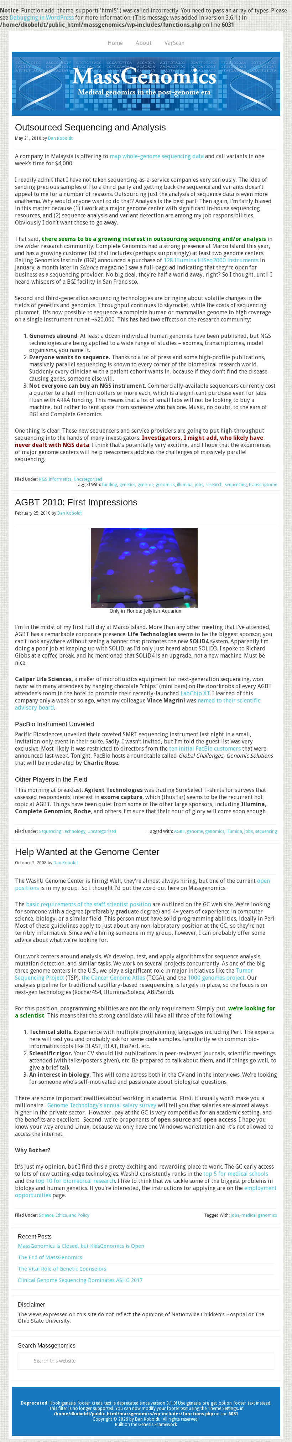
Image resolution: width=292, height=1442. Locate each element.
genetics (127, 484)
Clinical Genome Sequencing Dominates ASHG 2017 (80, 1280)
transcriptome (263, 484)
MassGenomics (146, 84)
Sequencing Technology (62, 831)
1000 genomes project (216, 977)
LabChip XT (195, 693)
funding (109, 484)
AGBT (179, 831)
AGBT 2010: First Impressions (76, 502)
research (214, 484)
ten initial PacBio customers (205, 748)
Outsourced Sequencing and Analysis (90, 127)
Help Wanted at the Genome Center (87, 851)
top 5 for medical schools (235, 1173)
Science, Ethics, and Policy (64, 1215)
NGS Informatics (55, 479)
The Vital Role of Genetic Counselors (62, 1269)
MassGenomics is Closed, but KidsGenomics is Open (81, 1246)
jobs (199, 484)
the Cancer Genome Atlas (113, 977)
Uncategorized (88, 479)
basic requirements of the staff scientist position (88, 904)
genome (145, 484)
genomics (165, 484)
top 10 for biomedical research (75, 1181)
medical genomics (259, 1215)
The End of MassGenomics (50, 1257)
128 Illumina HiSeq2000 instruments (211, 260)
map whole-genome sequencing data (157, 156)
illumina (185, 484)
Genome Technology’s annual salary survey (101, 1105)
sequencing (236, 484)
